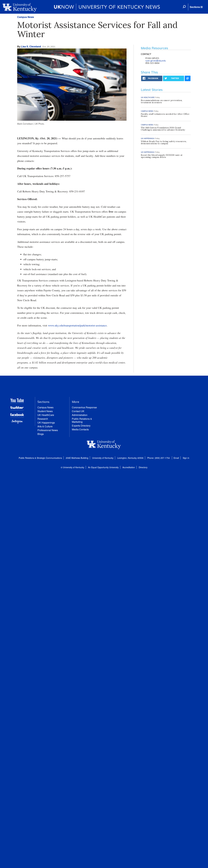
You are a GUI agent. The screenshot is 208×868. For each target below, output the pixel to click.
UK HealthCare (45, 415)
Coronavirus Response (84, 407)
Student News (45, 411)
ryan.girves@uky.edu (155, 60)
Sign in (186, 457)
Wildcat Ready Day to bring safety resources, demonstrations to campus (164, 142)
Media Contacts (80, 429)
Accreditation (128, 467)
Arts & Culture (45, 426)
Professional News (47, 430)
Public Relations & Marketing (82, 420)
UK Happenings (46, 422)
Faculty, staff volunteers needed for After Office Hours (165, 115)
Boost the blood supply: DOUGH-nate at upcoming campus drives (161, 156)
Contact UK (78, 411)
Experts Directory (81, 425)
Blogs (40, 434)
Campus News (25, 17)
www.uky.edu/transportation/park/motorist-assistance (77, 325)
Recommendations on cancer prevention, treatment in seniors (161, 101)
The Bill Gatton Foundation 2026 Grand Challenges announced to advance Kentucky (163, 128)
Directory (143, 467)
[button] (196, 6)
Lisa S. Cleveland (31, 46)
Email (176, 457)
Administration (79, 415)
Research (42, 418)
